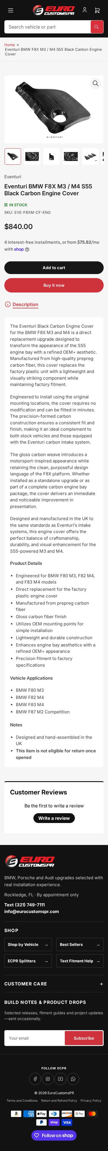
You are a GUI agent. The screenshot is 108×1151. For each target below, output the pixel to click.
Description (25, 304)
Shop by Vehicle (23, 944)
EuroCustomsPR (61, 1093)
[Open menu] (10, 10)
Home (9, 44)
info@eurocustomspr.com (31, 911)
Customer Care (25, 984)
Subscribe (84, 1038)
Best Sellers (71, 944)
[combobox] (54, 26)
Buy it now (54, 285)
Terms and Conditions (22, 1101)
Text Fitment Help (76, 961)
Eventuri (12, 176)
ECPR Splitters (22, 961)
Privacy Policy (91, 1101)
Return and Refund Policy (59, 1101)
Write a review (54, 818)
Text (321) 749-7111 (24, 905)
